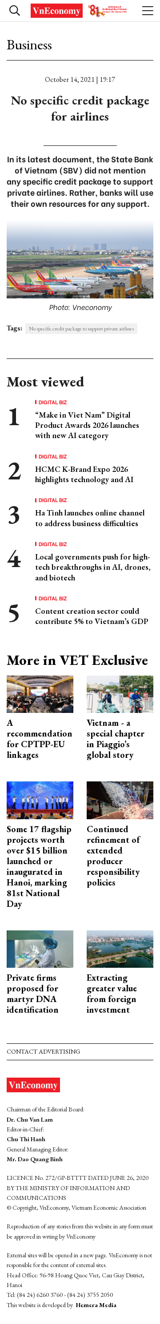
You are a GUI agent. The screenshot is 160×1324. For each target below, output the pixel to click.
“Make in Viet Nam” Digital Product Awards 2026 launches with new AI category (87, 425)
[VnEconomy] (80, 11)
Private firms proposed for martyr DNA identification (33, 993)
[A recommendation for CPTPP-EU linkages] (40, 693)
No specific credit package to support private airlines (81, 328)
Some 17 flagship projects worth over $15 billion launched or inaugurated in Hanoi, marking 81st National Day (39, 866)
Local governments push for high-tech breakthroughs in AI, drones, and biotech (93, 567)
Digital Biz (53, 402)
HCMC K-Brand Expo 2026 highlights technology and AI (84, 474)
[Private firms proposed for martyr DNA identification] (40, 948)
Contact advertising (43, 1051)
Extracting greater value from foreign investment (112, 993)
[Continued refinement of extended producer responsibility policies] (120, 799)
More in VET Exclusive (77, 660)
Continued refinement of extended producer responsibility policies (113, 855)
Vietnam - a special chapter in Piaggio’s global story (115, 739)
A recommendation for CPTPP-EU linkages (39, 739)
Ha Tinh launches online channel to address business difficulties (90, 517)
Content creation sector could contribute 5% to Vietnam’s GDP (91, 616)
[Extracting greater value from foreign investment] (120, 948)
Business (29, 44)
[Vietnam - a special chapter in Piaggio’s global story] (120, 693)
